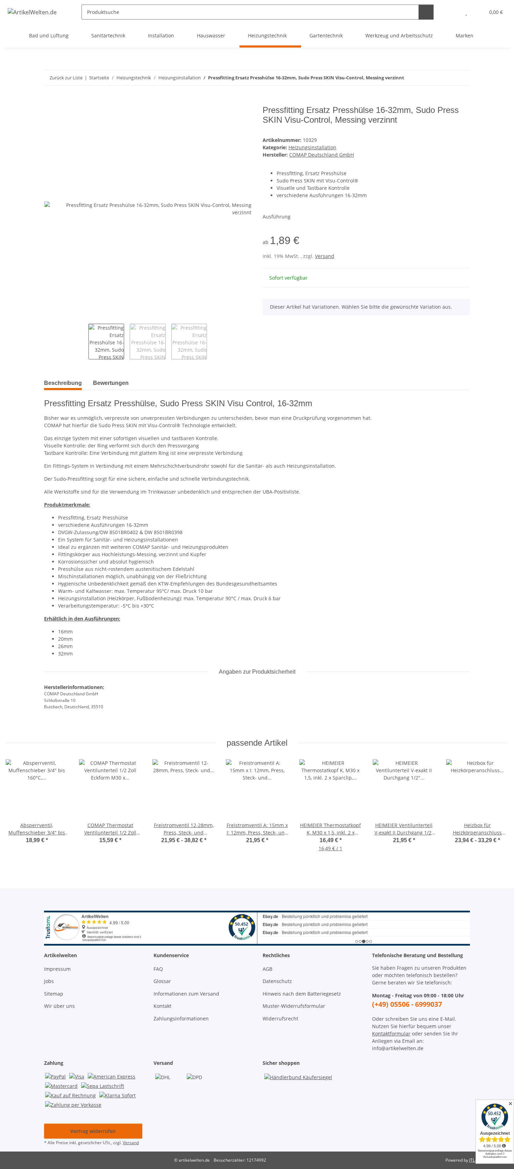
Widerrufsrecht (280, 1018)
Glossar (162, 981)
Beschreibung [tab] (63, 383)
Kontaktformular (391, 1033)
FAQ (158, 969)
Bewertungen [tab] (111, 383)
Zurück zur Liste (66, 77)
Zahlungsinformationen (181, 1018)
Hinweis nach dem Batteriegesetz (302, 993)
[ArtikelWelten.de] (32, 12)
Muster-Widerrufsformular (294, 1006)
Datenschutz (277, 981)
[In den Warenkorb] (49, 101)
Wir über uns (59, 1006)
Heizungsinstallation (312, 147)
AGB (267, 969)
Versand (324, 256)
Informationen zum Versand (186, 993)
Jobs (49, 981)
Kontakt (162, 1006)
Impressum (57, 969)
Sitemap (53, 993)
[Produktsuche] (426, 12)
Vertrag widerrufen (93, 1131)
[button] (452, 12)
